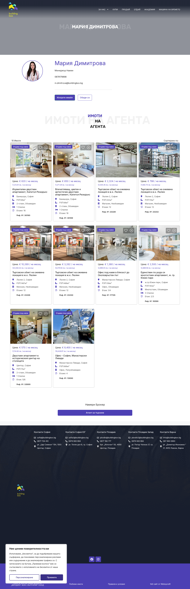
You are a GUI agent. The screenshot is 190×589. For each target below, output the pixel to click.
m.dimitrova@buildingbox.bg (69, 83)
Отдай (137, 9)
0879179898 (60, 76)
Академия (149, 9)
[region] (36, 563)
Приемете (52, 577)
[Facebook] (92, 559)
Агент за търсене (95, 412)
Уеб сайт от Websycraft (160, 584)
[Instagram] (98, 559)
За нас (101, 9)
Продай (126, 9)
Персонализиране (24, 577)
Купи (115, 9)
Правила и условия (116, 584)
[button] (65, 98)
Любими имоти (76, 584)
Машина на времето (169, 9)
